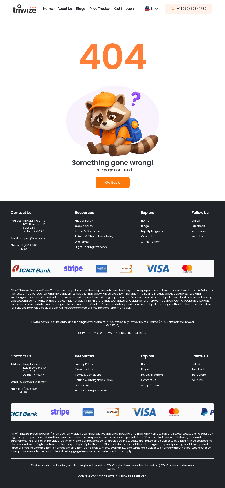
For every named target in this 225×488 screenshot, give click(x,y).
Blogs (80, 8)
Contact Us (21, 212)
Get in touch (124, 8)
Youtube (197, 236)
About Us (64, 8)
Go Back (112, 182)
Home (48, 8)
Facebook (198, 226)
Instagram (199, 231)
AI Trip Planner (150, 242)
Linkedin (197, 220)
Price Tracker (100, 8)
